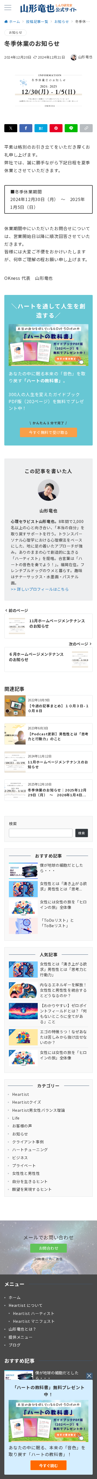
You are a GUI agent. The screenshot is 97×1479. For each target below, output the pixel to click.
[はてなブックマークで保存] (40, 128)
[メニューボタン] (7, 8)
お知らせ (15, 32)
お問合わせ (48, 1248)
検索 (13, 823)
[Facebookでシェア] (25, 128)
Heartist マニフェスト (34, 1321)
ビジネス (20, 1157)
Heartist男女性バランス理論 (38, 1110)
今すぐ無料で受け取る (48, 432)
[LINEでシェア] (71, 128)
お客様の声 (22, 1125)
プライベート (24, 1165)
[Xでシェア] (10, 128)
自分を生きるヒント (30, 1181)
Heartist (20, 1094)
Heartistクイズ (26, 1102)
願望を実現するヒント (32, 1189)
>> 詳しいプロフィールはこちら (40, 589)
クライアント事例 (28, 1141)
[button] (86, 128)
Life (16, 1118)
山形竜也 (85, 56)
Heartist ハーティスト (34, 1313)
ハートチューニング (30, 1149)
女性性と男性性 (26, 1173)
